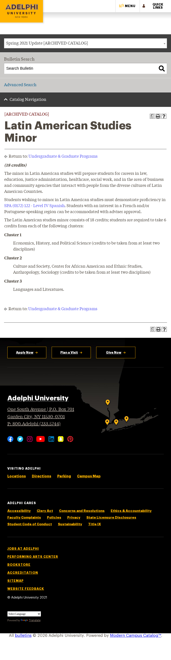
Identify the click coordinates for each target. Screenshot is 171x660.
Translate (35, 620)
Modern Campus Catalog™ (135, 636)
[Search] (162, 68)
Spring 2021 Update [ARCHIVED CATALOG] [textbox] (47, 43)
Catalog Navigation (28, 100)
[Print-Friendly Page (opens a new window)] (158, 116)
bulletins (23, 636)
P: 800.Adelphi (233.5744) (34, 424)
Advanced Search (20, 85)
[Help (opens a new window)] (163, 116)
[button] (127, 6)
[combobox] (85, 43)
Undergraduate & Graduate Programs (63, 157)
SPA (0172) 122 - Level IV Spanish (34, 206)
